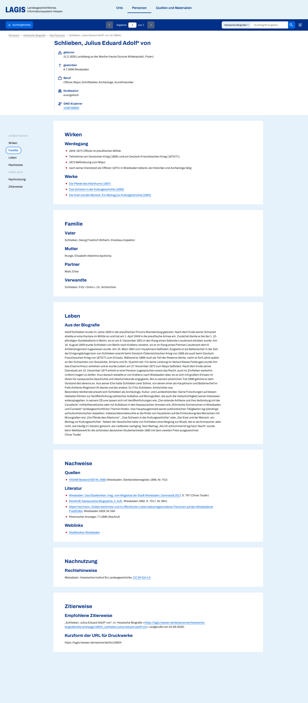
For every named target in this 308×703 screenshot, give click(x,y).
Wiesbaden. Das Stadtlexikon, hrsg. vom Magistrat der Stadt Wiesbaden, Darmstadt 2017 (125, 495)
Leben (13, 157)
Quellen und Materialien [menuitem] (174, 8)
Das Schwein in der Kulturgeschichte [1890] (96, 189)
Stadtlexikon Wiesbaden (84, 532)
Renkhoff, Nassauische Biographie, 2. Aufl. (95, 501)
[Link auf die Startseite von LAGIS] (35, 10)
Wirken (13, 142)
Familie (13, 150)
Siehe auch (16, 172)
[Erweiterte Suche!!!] (300, 25)
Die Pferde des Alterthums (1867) (90, 183)
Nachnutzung (17, 179)
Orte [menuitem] (119, 8)
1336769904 (71, 107)
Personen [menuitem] (139, 8)
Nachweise (16, 164)
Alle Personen (57, 35)
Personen (14, 35)
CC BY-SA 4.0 (141, 577)
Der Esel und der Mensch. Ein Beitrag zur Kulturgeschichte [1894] (110, 195)
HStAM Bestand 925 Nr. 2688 (87, 479)
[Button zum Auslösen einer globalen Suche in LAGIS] (291, 25)
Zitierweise (16, 186)
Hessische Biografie (235, 25)
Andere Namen (18, 135)
